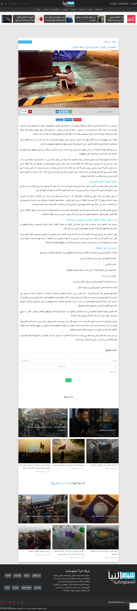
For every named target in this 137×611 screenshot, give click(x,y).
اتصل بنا (113, 3)
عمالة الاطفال (68, 119)
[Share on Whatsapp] (70, 111)
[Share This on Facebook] (57, 111)
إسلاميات (82, 9)
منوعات (46, 9)
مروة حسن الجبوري (62, 483)
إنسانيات (65, 9)
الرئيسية (134, 3)
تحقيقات (106, 41)
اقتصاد (73, 9)
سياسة (90, 9)
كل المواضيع (123, 3)
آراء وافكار (99, 9)
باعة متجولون (59, 119)
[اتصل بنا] (25, 4)
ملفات (38, 9)
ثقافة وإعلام (55, 9)
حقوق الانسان (77, 119)
